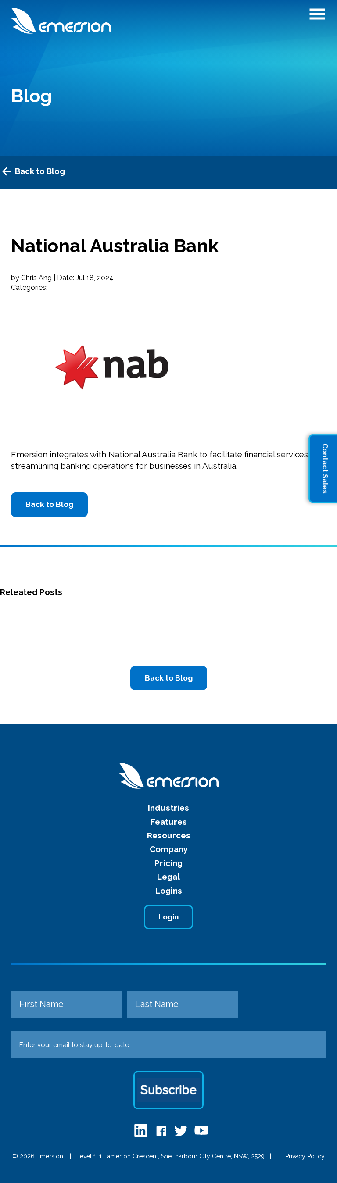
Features (169, 822)
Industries (168, 807)
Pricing (168, 863)
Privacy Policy (305, 1156)
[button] (317, 16)
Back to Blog (40, 171)
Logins (168, 890)
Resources (168, 835)
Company (169, 849)
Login (168, 916)
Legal (168, 876)
